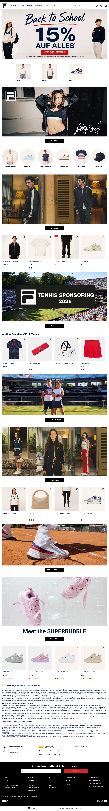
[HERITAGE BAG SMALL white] (66, 349)
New (46, 5)
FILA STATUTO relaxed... (35, 261)
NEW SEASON (54, 141)
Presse (50, 782)
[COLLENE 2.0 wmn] (93, 499)
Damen (13, 5)
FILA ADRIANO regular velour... (11, 261)
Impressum (23, 796)
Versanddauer (31, 790)
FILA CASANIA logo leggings (62, 513)
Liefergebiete (31, 785)
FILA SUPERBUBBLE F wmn (10, 671)
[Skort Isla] (93, 349)
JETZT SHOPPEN (54, 638)
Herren (21, 5)
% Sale (54, 5)
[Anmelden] (97, 5)
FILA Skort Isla (85, 363)
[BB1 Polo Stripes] (14, 349)
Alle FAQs (7, 780)
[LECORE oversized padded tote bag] (40, 499)
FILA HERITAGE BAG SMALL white (64, 363)
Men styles (54, 228)
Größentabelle (8, 782)
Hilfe (98, 1)
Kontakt (51, 780)
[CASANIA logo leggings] (66, 499)
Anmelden (76, 771)
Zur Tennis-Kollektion (54, 419)
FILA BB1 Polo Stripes (8, 363)
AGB (3, 796)
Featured (38, 5)
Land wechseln (52, 787)
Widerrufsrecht (9, 796)
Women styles (55, 480)
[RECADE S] (93, 247)
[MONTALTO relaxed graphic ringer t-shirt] (14, 499)
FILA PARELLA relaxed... (61, 261)
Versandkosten (32, 782)
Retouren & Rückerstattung (11, 785)
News (50, 785)
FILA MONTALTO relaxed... (10, 513)
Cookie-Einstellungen (32, 796)
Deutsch (103, 1)
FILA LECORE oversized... (35, 513)
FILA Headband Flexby (35, 363)
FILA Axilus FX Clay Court (54, 570)
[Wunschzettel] (101, 5)
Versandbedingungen (33, 787)
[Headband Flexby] (40, 349)
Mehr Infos (54, 326)
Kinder (29, 5)
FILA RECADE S (85, 261)
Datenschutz (16, 796)
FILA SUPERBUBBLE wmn (62, 671)
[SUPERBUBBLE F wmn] (14, 658)
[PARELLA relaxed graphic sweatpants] (66, 247)
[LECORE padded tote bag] (31, 520)
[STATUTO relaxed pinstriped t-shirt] (40, 247)
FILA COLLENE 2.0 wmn (87, 513)
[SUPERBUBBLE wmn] (5, 678)
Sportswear (48, 692)
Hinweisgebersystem (10, 787)
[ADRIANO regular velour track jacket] (14, 247)
